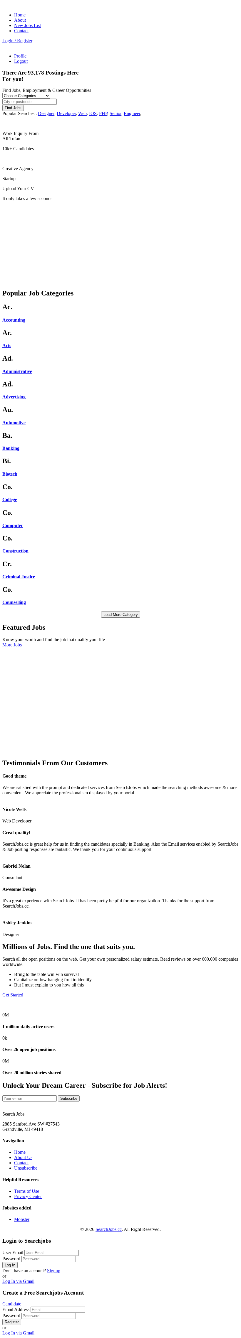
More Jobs (12, 644)
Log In (10, 1265)
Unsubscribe (25, 1167)
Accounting (13, 319)
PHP (103, 113)
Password (11, 1258)
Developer (66, 113)
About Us (23, 1157)
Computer (12, 525)
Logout (21, 61)
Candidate (11, 1303)
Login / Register (17, 40)
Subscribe (68, 1098)
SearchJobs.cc (109, 1229)
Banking (10, 448)
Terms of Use (26, 1191)
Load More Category (120, 614)
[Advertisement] (120, 242)
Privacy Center (28, 1196)
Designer (46, 113)
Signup (53, 1270)
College (9, 499)
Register (12, 1322)
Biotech (9, 474)
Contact (21, 30)
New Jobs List (27, 25)
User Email (12, 1252)
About (20, 20)
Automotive (14, 422)
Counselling (14, 602)
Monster (21, 1219)
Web (82, 113)
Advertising (14, 396)
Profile (20, 55)
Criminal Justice (18, 576)
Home (20, 14)
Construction (15, 550)
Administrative (17, 371)
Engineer (132, 113)
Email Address (15, 1309)
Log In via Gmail (18, 1281)
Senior (115, 113)
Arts (6, 345)
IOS (93, 113)
